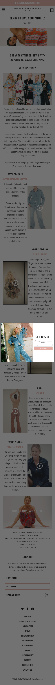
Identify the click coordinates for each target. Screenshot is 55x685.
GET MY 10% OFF (43, 348)
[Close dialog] (2, 324)
